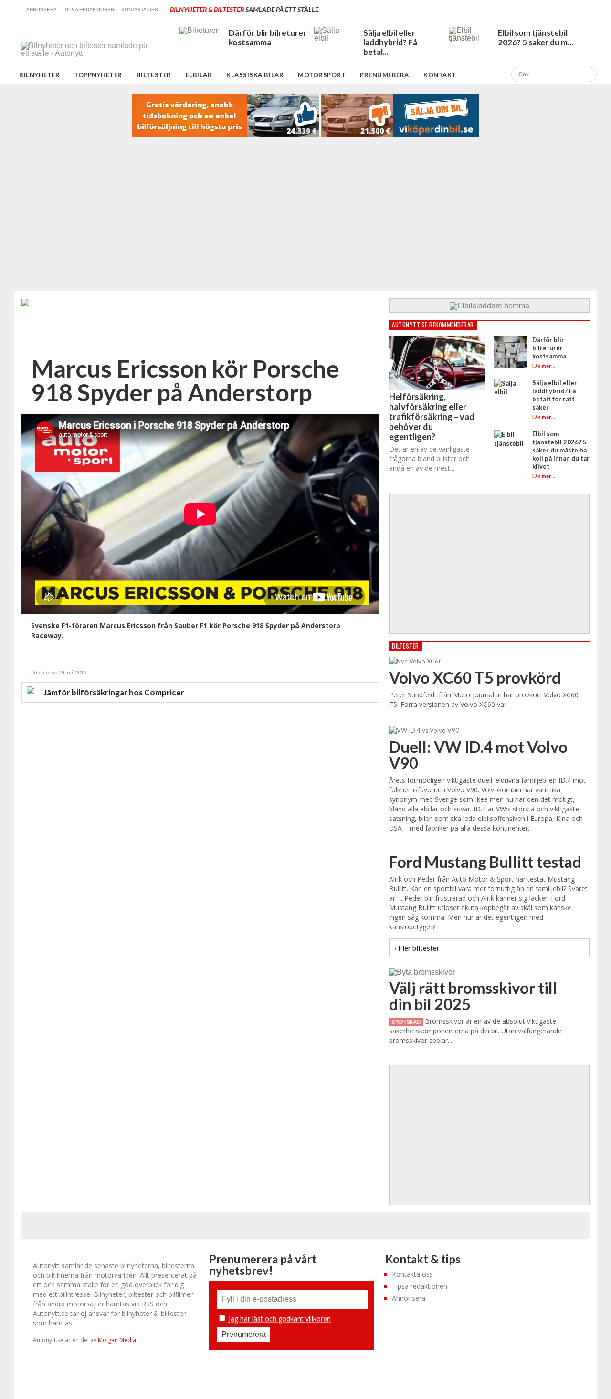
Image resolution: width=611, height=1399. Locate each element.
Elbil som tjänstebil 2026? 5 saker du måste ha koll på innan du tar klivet (561, 450)
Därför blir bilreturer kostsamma (549, 348)
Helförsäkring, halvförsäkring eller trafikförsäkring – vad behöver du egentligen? (431, 416)
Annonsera (41, 9)
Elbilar (199, 75)
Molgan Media (117, 1340)
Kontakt (439, 75)
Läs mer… (543, 366)
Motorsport (322, 75)
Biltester (154, 75)
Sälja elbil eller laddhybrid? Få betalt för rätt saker (554, 395)
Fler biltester (417, 947)
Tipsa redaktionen (89, 9)
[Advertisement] (305, 219)
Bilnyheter (39, 75)
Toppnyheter (98, 75)
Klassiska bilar (255, 75)
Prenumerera (384, 75)
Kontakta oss (139, 9)
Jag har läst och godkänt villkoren (279, 1318)
